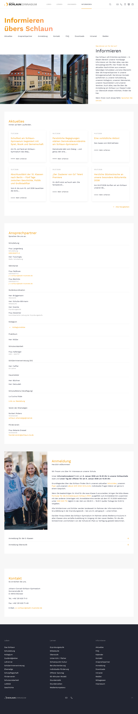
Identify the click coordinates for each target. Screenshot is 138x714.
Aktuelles (8, 36)
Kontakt (56, 36)
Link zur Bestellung (17, 401)
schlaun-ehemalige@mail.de (20, 418)
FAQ (67, 36)
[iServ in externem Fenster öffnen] (129, 4)
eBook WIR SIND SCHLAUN (79, 486)
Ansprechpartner (25, 36)
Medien (106, 36)
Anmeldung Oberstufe (18, 545)
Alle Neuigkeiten (122, 207)
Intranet (93, 36)
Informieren (86, 4)
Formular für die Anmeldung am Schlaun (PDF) (71, 496)
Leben (48, 4)
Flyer (54, 486)
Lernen (59, 4)
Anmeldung (43, 36)
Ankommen (71, 4)
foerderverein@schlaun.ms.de (21, 435)
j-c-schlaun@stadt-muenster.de (21, 275)
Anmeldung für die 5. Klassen (21, 538)
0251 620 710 (62, 501)
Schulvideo (112, 483)
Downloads (79, 36)
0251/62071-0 (14, 253)
